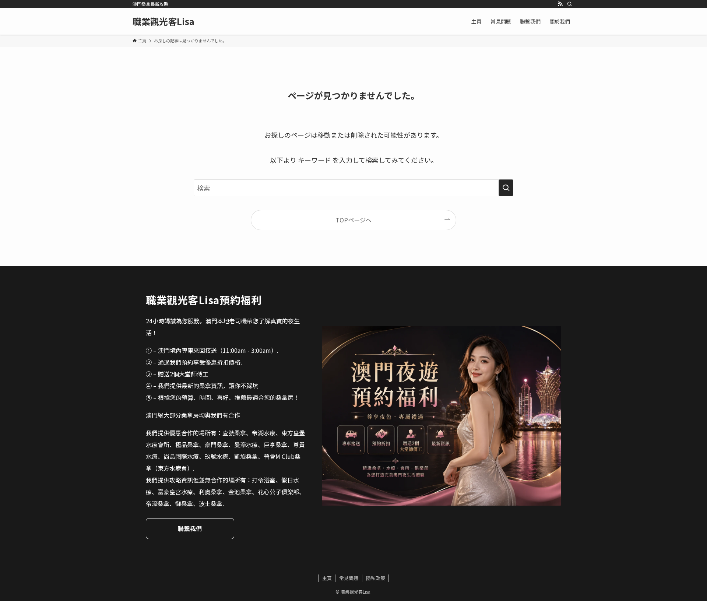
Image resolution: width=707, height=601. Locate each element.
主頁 (327, 577)
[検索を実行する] (506, 187)
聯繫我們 (190, 528)
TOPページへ (353, 219)
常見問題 (348, 577)
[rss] (560, 4)
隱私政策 (375, 577)
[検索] (569, 4)
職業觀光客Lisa (163, 21)
